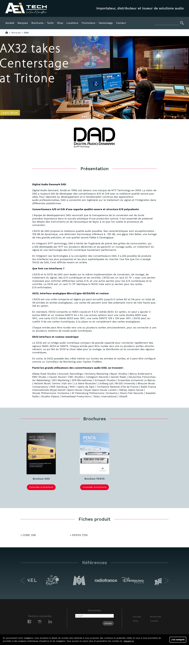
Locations (72, 22)
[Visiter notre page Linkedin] (50, 621)
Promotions (88, 22)
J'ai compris (178, 639)
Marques (23, 22)
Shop (135, 621)
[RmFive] (6, 32)
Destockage (106, 22)
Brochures (37, 22)
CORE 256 (29, 535)
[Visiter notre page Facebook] (29, 621)
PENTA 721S (80, 535)
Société (9, 22)
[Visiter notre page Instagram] (40, 621)
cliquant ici (129, 641)
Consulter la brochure (41, 487)
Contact (121, 22)
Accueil (137, 616)
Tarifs (50, 22)
